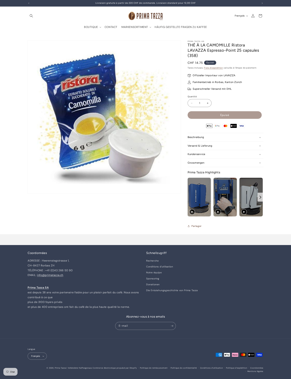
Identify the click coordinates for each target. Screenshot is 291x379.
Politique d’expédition (236, 368)
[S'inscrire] (172, 326)
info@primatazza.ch (50, 275)
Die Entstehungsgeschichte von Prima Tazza (172, 290)
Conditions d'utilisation (159, 266)
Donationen (153, 284)
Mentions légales (255, 371)
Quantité (192, 96)
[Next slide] (260, 197)
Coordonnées (256, 368)
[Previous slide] (190, 197)
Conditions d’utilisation (211, 368)
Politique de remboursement (153, 368)
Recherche (152, 260)
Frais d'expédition (213, 67)
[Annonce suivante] (262, 3)
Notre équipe (154, 272)
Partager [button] (196, 226)
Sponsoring (152, 278)
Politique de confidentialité (184, 368)
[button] (31, 16)
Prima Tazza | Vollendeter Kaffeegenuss (73, 368)
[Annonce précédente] (29, 3)
